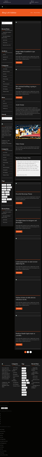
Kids (3, 194)
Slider (4, 81)
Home (32, 12)
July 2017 (4, 54)
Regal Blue (3, 439)
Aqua (2, 445)
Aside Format (5, 40)
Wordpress (4, 201)
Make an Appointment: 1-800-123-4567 (34, 2)
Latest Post (4, 157)
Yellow (2, 447)
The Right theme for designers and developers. (36, 386)
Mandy (2, 453)
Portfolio (4, 199)
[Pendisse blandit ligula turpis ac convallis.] (28, 323)
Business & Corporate (6, 71)
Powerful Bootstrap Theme (24, 194)
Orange (2, 429)
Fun (27, 380)
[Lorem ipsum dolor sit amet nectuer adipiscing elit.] (28, 249)
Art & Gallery (5, 152)
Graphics (23, 382)
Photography (5, 76)
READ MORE (19, 62)
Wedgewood (3, 443)
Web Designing (5, 172)
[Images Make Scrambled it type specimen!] (28, 36)
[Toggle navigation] (5, 7)
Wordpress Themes (6, 91)
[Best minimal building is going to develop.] (28, 77)
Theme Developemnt (6, 167)
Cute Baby (9, 187)
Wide (3, 408)
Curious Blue (3, 451)
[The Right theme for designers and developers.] (28, 214)
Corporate (4, 187)
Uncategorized (5, 86)
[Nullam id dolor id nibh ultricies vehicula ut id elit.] (28, 287)
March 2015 (5, 59)
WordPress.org (5, 108)
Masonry (7, 194)
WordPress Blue (4, 455)
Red (2, 435)
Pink (2, 449)
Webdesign (9, 199)
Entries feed (5, 103)
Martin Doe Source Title (6, 45)
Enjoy (9, 189)
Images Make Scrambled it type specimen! (35, 369)
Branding (4, 184)
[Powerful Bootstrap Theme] (28, 187)
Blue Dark (3, 431)
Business (9, 184)
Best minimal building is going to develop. (35, 373)
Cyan (2, 437)
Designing (4, 189)
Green (2, 433)
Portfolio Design (5, 162)
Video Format (5, 42)
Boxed (6, 408)
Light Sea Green (4, 441)
